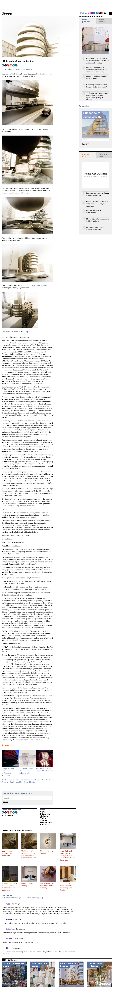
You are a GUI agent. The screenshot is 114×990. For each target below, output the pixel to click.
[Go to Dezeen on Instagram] (91, 13)
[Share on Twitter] (5, 65)
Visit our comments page (11, 897)
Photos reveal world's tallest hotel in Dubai (97, 77)
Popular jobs (86, 155)
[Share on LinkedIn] (13, 65)
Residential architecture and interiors (26, 780)
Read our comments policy (32, 897)
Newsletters (46, 822)
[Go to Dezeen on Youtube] (102, 13)
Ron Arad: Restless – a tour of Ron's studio (44, 769)
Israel (22, 782)
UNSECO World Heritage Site (35, 285)
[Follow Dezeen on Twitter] (99, 13)
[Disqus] (39, 928)
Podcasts (45, 824)
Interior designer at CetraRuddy (93, 211)
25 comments (28, 69)
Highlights (12, 960)
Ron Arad (40, 74)
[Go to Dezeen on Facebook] (97, 13)
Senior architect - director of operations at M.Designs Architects (97, 203)
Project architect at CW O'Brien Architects (95, 228)
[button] (105, 13)
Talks (43, 818)
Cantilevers (14, 782)
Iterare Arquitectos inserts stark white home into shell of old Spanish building (97, 60)
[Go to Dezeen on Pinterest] (89, 13)
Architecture (31, 782)
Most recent (102, 21)
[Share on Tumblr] (16, 65)
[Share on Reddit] (11, 65)
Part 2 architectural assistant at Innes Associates (97, 194)
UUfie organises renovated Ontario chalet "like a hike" (96, 86)
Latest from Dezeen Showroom (17, 830)
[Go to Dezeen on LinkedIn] (94, 13)
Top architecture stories (91, 17)
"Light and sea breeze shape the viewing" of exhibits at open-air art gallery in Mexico (97, 96)
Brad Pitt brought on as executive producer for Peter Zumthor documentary (97, 69)
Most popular (86, 21)
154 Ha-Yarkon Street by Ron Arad (18, 61)
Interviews (45, 814)
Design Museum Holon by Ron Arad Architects (8, 771)
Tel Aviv (5, 782)
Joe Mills (5, 69)
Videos (43, 820)
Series (43, 812)
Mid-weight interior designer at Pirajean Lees (97, 220)
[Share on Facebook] (3, 65)
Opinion (44, 816)
